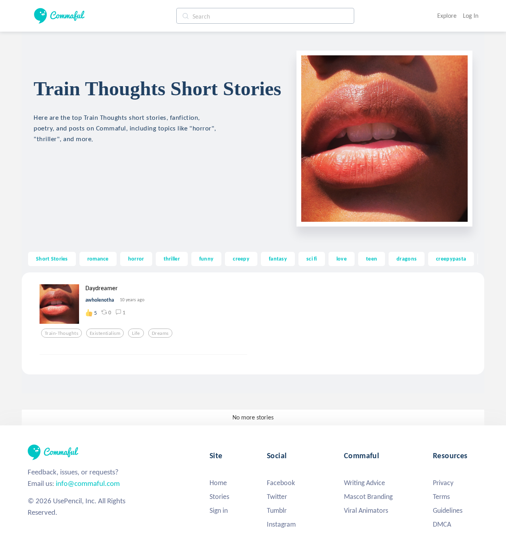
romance (98, 258)
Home (218, 482)
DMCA (442, 524)
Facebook (281, 482)
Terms (441, 496)
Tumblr (277, 510)
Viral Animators (366, 510)
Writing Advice (364, 482)
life (136, 333)
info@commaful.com (88, 483)
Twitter (277, 496)
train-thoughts (61, 333)
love (341, 258)
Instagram (281, 524)
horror (136, 258)
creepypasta (451, 258)
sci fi (311, 258)
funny (206, 258)
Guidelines (448, 510)
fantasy (278, 258)
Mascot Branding (368, 496)
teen (371, 258)
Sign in (219, 510)
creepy (241, 258)
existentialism (105, 333)
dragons (406, 258)
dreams (160, 333)
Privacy (443, 482)
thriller (172, 258)
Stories (219, 496)
